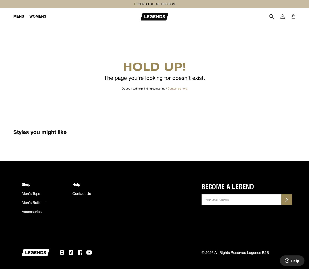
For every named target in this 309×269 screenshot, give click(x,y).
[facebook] (80, 252)
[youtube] (89, 252)
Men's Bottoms (34, 203)
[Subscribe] (286, 199)
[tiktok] (71, 252)
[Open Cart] (293, 16)
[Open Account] (282, 16)
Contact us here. (178, 88)
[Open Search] (271, 16)
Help (76, 184)
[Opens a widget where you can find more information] (292, 261)
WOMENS (37, 16)
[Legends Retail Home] (154, 17)
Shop (26, 184)
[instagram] (62, 252)
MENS (18, 16)
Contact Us (81, 193)
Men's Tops (31, 193)
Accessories (32, 212)
